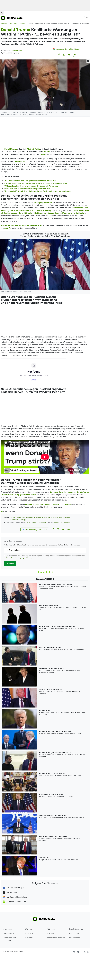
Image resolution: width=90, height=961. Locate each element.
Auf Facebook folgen (15, 888)
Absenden (9, 563)
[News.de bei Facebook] (81, 952)
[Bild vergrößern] (88, 61)
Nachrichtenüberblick (56, 937)
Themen (50, 933)
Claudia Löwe (16, 50)
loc (2, 511)
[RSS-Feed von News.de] (88, 952)
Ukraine (44, 517)
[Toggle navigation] (86, 18)
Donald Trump (15, 517)
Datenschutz (9, 933)
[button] (66, 49)
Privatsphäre (74, 937)
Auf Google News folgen (16, 897)
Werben (28, 929)
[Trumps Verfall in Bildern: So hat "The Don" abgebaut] (45, 264)
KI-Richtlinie (74, 933)
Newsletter (29, 937)
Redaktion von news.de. (62, 523)
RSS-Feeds (51, 929)
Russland (37, 517)
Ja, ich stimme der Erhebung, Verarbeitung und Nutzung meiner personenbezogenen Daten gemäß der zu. (44, 556)
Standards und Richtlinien (10, 939)
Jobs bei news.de (76, 929)
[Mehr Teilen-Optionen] (74, 55)
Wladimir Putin (64, 517)
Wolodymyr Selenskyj (18, 520)
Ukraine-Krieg (53, 517)
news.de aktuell (27, 517)
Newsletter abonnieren (16, 901)
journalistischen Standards (37, 523)
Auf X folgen (11, 892)
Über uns (29, 933)
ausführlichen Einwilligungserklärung (18, 558)
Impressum (8, 929)
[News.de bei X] (85, 952)
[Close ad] (2, 13)
